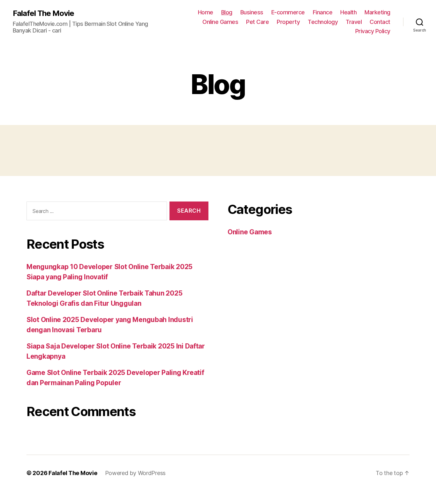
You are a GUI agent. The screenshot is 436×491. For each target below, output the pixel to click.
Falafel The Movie (43, 13)
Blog (226, 12)
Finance (323, 12)
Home (205, 12)
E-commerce (288, 12)
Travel (354, 21)
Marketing (377, 12)
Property (288, 21)
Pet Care (257, 21)
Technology (323, 21)
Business (251, 12)
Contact (380, 21)
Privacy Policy (372, 31)
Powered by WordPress (135, 473)
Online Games (220, 21)
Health (348, 12)
